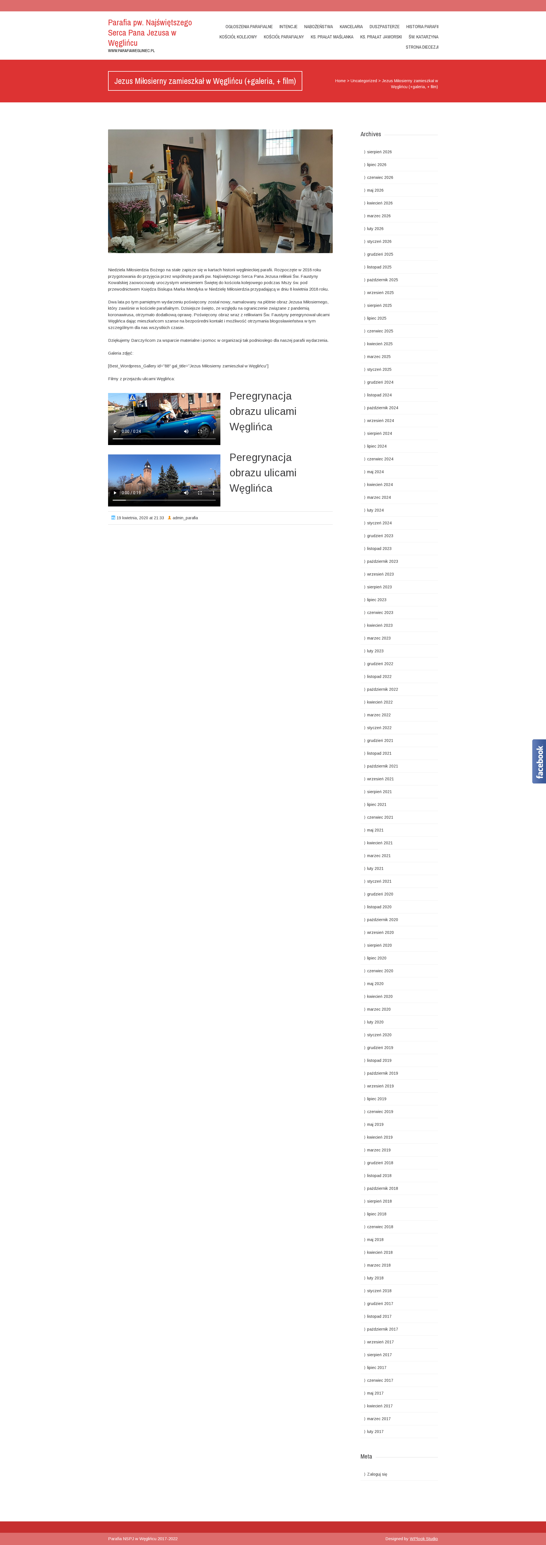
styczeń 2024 (379, 523)
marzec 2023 (379, 638)
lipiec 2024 (376, 446)
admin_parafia (185, 518)
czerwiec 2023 (380, 612)
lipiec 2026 (376, 164)
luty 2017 (375, 1431)
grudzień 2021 (380, 740)
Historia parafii (422, 26)
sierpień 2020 (379, 945)
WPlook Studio (424, 1538)
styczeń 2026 (379, 241)
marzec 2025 (379, 356)
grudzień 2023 (380, 535)
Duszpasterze (385, 26)
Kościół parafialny (284, 37)
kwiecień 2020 (380, 996)
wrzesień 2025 (380, 292)
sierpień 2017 (379, 1354)
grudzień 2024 (380, 382)
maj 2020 (375, 983)
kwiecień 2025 (380, 344)
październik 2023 (382, 561)
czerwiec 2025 (380, 331)
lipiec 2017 (376, 1367)
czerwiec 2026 (380, 177)
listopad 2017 (379, 1316)
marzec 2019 (379, 1150)
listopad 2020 (379, 907)
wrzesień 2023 (380, 574)
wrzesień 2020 (380, 932)
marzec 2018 (379, 1265)
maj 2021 (375, 830)
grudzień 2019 (380, 1047)
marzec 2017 (379, 1418)
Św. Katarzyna (424, 37)
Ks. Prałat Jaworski (381, 37)
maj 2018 (375, 1239)
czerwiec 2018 (380, 1227)
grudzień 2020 (380, 894)
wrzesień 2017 (380, 1342)
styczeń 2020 (379, 1035)
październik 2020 (382, 919)
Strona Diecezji (422, 47)
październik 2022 (382, 689)
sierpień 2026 (379, 152)
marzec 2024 (379, 497)
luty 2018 (375, 1278)
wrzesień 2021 (380, 779)
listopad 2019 (379, 1060)
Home (340, 80)
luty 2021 (375, 868)
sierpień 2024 (379, 433)
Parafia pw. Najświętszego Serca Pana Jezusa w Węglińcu (150, 32)
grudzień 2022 (380, 663)
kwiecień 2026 (380, 203)
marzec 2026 (379, 216)
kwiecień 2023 (380, 625)
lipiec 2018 (376, 1214)
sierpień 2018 (379, 1201)
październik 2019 (382, 1073)
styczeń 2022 (379, 727)
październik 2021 (382, 766)
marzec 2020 (379, 1009)
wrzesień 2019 (380, 1086)
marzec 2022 (379, 715)
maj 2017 (375, 1393)
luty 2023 (375, 651)
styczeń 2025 (379, 369)
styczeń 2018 (379, 1290)
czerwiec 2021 (380, 817)
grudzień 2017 (380, 1303)
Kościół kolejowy (238, 37)
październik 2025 (382, 280)
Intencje (288, 26)
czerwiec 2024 (380, 459)
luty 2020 (375, 1022)
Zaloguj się (377, 1474)
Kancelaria (351, 26)
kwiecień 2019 (380, 1137)
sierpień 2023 (379, 587)
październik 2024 (382, 408)
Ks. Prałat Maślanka (332, 37)
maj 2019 (375, 1124)
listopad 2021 (379, 753)
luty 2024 (375, 510)
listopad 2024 (379, 395)
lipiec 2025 (376, 318)
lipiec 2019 (376, 1099)
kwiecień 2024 (380, 484)
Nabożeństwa (318, 26)
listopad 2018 (379, 1175)
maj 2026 (375, 190)
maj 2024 (375, 472)
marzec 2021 (379, 855)
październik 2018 (382, 1188)
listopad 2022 (379, 676)
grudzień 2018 (380, 1163)
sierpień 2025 (379, 305)
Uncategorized (364, 80)
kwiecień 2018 (380, 1252)
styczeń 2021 (379, 881)
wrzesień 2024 (380, 420)
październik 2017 (382, 1329)
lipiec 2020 (376, 958)
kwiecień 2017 (380, 1406)
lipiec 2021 (376, 804)
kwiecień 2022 (380, 702)
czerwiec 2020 (380, 971)
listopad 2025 (379, 267)
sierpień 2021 (379, 791)
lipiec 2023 (376, 599)
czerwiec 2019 (380, 1111)
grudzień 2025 (380, 254)
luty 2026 (375, 228)
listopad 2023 (379, 548)
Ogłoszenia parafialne (249, 26)
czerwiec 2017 (380, 1380)
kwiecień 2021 (380, 843)
